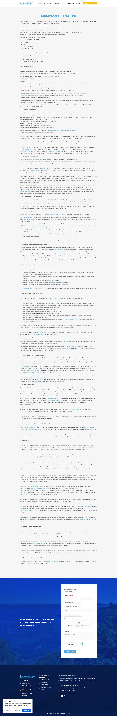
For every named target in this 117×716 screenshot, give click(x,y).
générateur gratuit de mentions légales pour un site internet (61, 130)
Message (66, 631)
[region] (17, 706)
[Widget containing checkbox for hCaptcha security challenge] (74, 644)
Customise (9, 710)
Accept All (26, 710)
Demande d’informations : (70, 589)
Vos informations (68, 595)
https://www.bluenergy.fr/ (38, 88)
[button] (90, 3)
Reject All (18, 710)
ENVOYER (70, 651)
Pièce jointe (67, 618)
